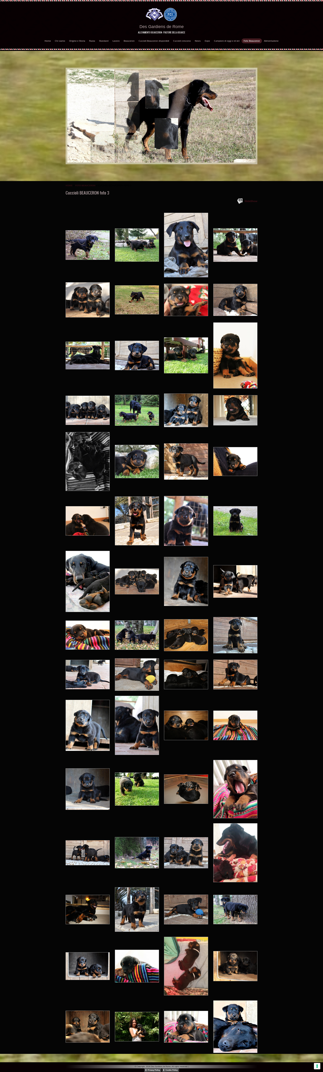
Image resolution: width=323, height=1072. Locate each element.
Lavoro (116, 40)
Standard (104, 40)
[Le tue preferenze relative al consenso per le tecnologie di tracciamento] (317, 1066)
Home (48, 40)
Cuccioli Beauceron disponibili (154, 40)
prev (76, 116)
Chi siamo (60, 40)
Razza (92, 40)
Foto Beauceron (252, 40)
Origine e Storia (77, 40)
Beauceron (129, 40)
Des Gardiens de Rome (161, 26)
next (246, 116)
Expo (207, 40)
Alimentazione (271, 40)
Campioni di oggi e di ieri (227, 40)
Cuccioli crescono (182, 40)
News (198, 40)
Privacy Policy (154, 1070)
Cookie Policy (171, 1070)
